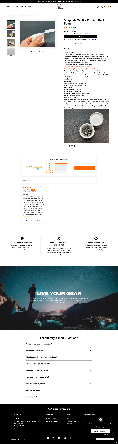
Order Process (71, 421)
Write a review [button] (84, 168)
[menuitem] (11, 24)
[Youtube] (70, 438)
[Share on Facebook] (69, 146)
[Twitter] (59, 438)
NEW (16, 7)
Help (68, 418)
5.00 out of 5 (38, 167)
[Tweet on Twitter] (72, 146)
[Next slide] (11, 55)
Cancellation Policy (52, 421)
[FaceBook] (48, 438)
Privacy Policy (18, 423)
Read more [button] (26, 216)
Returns (69, 423)
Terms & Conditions (52, 418)
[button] (68, 27)
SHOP (8, 7)
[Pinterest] (65, 438)
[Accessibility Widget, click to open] (117, 443)
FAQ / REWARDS (26, 7)
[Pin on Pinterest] (74, 146)
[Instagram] (53, 438)
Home (8, 15)
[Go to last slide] (11, 19)
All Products (14, 15)
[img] (27, 187)
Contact (16, 418)
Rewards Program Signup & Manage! (25, 421)
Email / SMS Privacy (20, 426)
